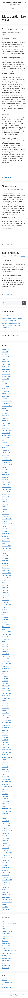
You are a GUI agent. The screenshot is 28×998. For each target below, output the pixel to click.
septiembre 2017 (7, 609)
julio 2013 (5, 732)
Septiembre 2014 (12, 252)
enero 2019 (5, 570)
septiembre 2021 (7, 494)
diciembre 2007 (6, 877)
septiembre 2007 (7, 885)
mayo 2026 (5, 357)
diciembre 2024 (6, 398)
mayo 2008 (5, 867)
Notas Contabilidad (7, 936)
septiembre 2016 (7, 639)
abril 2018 (5, 592)
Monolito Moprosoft (7, 931)
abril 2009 (5, 840)
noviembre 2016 (6, 634)
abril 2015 (5, 681)
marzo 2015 (5, 683)
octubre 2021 (6, 492)
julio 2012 (5, 762)
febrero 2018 (6, 597)
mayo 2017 (5, 619)
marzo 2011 (5, 801)
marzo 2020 (5, 538)
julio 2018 (5, 585)
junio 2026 (5, 354)
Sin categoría (8, 177)
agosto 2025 (5, 379)
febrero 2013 (6, 745)
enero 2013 (5, 747)
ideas (3, 928)
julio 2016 (5, 644)
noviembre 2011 (6, 781)
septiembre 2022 (7, 465)
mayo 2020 (5, 533)
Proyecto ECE (6, 946)
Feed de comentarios (8, 985)
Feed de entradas (7, 982)
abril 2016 (5, 651)
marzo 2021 (5, 509)
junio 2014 (5, 705)
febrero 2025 (6, 393)
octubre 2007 (6, 882)
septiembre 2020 (7, 524)
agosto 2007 (5, 887)
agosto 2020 (5, 526)
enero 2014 (5, 718)
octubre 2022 (6, 462)
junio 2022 (5, 472)
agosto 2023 (5, 438)
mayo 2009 (5, 838)
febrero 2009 (6, 845)
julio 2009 (5, 835)
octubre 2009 (6, 828)
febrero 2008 (6, 872)
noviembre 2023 (7, 430)
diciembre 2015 (6, 661)
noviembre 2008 (7, 853)
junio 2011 (5, 794)
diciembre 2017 (6, 602)
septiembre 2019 (7, 551)
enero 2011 (5, 806)
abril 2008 (5, 870)
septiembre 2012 (7, 757)
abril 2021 (5, 506)
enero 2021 (5, 514)
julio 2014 (5, 703)
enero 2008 (5, 875)
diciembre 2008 (6, 850)
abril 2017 (5, 622)
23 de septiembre (12, 29)
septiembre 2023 (7, 435)
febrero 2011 (5, 803)
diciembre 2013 (6, 720)
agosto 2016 (5, 641)
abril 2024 (5, 418)
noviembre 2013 (6, 722)
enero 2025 (5, 396)
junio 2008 (5, 865)
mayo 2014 (5, 708)
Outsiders (5, 941)
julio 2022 (5, 470)
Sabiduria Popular (7, 953)
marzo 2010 (5, 821)
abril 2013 (5, 740)
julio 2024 (5, 411)
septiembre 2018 (7, 580)
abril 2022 (5, 477)
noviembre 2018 (6, 575)
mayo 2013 (5, 737)
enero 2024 (5, 425)
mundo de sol (6, 933)
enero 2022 (5, 484)
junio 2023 (5, 442)
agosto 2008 (5, 860)
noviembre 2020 (7, 519)
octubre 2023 (6, 433)
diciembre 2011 (6, 779)
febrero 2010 (6, 823)
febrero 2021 (6, 511)
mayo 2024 (5, 415)
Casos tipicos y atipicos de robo (11, 323)
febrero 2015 (6, 686)
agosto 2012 (5, 759)
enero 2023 (5, 455)
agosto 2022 (5, 467)
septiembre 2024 (7, 406)
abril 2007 (5, 889)
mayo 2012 (5, 767)
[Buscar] (24, 303)
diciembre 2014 (6, 691)
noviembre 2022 (7, 460)
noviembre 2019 (6, 548)
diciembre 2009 (6, 826)
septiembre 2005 (7, 902)
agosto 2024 (5, 408)
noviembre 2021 (6, 489)
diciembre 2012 (6, 749)
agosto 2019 (5, 553)
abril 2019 (5, 563)
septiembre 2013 (7, 727)
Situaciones (9, 186)
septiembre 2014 (7, 698)
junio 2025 (5, 384)
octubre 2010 (6, 813)
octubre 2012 (6, 754)
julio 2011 (4, 791)
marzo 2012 (5, 772)
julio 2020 (5, 528)
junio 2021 (5, 501)
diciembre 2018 (6, 573)
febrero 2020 (6, 541)
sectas (4, 955)
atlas (3, 921)
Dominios (4, 926)
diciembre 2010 (6, 808)
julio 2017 (5, 614)
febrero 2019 (6, 568)
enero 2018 (5, 600)
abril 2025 (5, 388)
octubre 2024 (6, 403)
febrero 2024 (6, 423)
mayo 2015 (5, 678)
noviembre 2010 (6, 811)
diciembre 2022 (6, 457)
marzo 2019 (5, 565)
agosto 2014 (5, 700)
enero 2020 (5, 543)
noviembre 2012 (6, 752)
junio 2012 (5, 764)
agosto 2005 (5, 904)
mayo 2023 (5, 445)
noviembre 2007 (7, 880)
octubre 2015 (6, 666)
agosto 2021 (5, 497)
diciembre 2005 (6, 897)
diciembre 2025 (6, 369)
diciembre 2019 (6, 546)
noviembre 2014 (6, 693)
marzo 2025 (5, 391)
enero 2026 (5, 366)
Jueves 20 (5, 315)
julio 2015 (5, 673)
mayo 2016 (5, 649)
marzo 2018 (5, 595)
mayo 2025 (5, 386)
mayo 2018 (5, 590)
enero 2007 (5, 892)
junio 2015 (5, 676)
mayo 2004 (5, 909)
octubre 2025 (6, 374)
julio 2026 (5, 352)
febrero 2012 (6, 774)
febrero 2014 (6, 715)
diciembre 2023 (6, 428)
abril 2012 (5, 769)
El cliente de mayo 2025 (9, 320)
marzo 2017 (5, 624)
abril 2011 (5, 799)
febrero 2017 (6, 627)
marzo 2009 (5, 843)
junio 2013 (5, 735)
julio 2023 (5, 440)
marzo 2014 (5, 713)
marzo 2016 (5, 654)
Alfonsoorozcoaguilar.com (14, 2)
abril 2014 (5, 710)
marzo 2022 (5, 479)
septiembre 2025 (7, 376)
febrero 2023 (6, 452)
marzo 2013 (5, 742)
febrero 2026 (6, 364)
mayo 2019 (5, 560)
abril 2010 (5, 818)
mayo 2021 (5, 504)
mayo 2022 (5, 474)
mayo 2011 (5, 796)
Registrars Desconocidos (9, 950)
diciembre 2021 (6, 487)
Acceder (4, 980)
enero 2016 (5, 659)
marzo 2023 (5, 450)
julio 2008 (5, 862)
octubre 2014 (6, 695)
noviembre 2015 (6, 664)
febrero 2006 (6, 894)
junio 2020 (5, 531)
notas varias (5, 938)
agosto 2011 (5, 789)
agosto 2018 (5, 582)
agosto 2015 (5, 671)
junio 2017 (5, 617)
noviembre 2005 (7, 899)
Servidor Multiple (7, 960)
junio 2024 (5, 413)
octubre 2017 (6, 607)
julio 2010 (5, 816)
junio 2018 (5, 587)
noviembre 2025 (7, 371)
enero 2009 (5, 848)
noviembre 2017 (6, 605)
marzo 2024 (5, 420)
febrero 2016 (6, 656)
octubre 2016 (6, 637)
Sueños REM (5, 968)
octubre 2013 (6, 725)
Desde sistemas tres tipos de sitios (12, 318)
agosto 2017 (5, 612)
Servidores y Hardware (8, 963)
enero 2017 (5, 629)
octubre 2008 (6, 855)
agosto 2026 (5, 349)
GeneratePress (15, 995)
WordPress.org (6, 987)
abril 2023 (5, 447)
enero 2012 (5, 776)
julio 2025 (5, 381)
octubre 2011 (6, 784)
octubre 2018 (6, 578)
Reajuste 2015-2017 (8, 948)
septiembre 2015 (7, 668)
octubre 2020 (6, 521)
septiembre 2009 (7, 831)
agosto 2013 (5, 730)
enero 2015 (5, 688)
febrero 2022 (6, 482)
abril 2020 (5, 536)
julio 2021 (5, 499)
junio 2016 (5, 646)
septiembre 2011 (7, 786)
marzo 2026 (5, 361)
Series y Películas (7, 958)
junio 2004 (5, 907)
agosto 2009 (6, 833)
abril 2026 (5, 359)
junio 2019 (5, 558)
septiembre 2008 (7, 858)
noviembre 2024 (7, 401)
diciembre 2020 (6, 516)
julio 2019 (5, 555)
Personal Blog (6, 943)
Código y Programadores (9, 923)
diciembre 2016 (6, 632)
